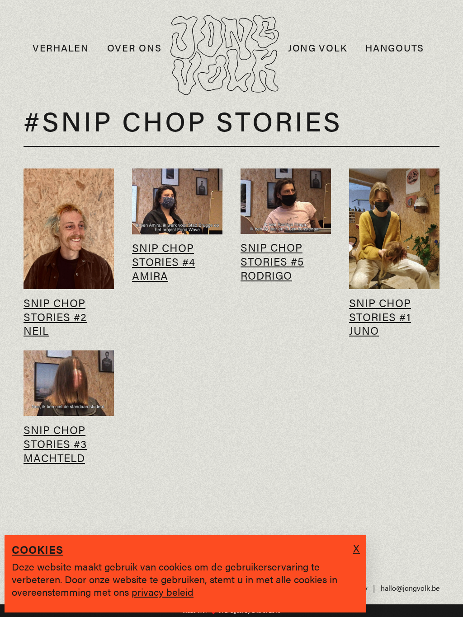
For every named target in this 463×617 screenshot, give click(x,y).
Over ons (134, 47)
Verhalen (61, 47)
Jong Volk (317, 47)
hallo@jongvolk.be (410, 588)
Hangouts (394, 47)
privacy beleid (163, 591)
